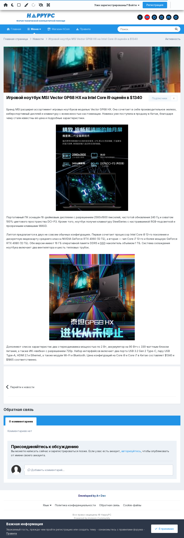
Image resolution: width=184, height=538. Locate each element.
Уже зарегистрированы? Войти (116, 5)
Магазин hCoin (60, 29)
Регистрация (154, 4)
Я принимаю (165, 528)
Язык (46, 505)
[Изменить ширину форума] (48, 5)
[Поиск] (176, 29)
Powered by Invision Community (92, 518)
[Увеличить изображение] (92, 167)
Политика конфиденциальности (75, 505)
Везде (164, 29)
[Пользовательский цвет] (26, 5)
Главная (15, 29)
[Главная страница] (6, 5)
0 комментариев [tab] (21, 421)
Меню (34, 29)
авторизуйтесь (131, 451)
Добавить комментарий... (47, 470)
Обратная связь (109, 505)
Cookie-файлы (132, 505)
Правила (85, 29)
